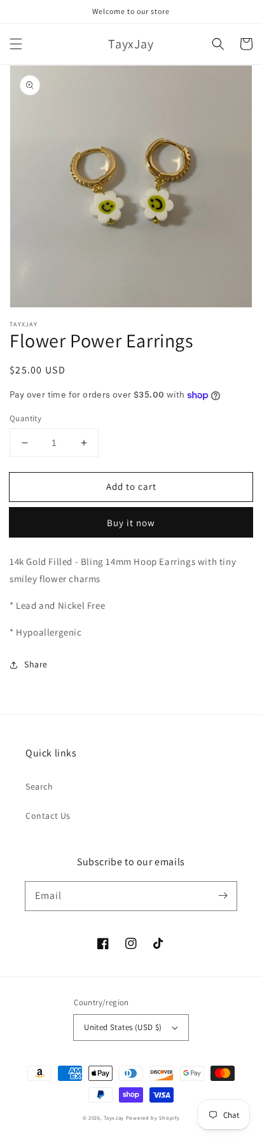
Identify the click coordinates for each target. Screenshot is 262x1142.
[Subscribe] (223, 896)
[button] (16, 44)
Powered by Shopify (153, 1117)
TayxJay (114, 1117)
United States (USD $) (123, 1027)
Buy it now (131, 523)
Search (39, 786)
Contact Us (48, 815)
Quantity (25, 418)
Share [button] (36, 664)
